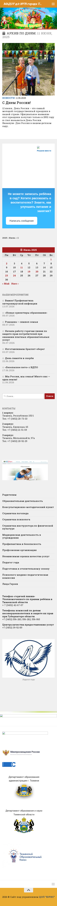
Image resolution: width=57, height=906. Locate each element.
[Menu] (53, 4)
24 (14, 275)
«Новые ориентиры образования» (26, 312)
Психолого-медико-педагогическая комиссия (25, 576)
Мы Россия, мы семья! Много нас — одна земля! (26, 378)
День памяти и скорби (19, 358)
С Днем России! (16, 102)
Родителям (9, 494)
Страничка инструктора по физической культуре (27, 527)
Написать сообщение (22, 221)
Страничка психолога (16, 519)
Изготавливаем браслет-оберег (25, 348)
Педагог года (10, 562)
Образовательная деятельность (22, 500)
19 (29, 271)
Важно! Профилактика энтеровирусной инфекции (19, 302)
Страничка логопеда (15, 513)
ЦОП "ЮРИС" (47, 896)
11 (21, 267)
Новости (8, 97)
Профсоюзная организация (19, 550)
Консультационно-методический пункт (28, 507)
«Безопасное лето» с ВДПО (21, 367)
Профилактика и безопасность (21, 543)
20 (37, 271)
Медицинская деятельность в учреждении (21, 536)
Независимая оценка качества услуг (26, 556)
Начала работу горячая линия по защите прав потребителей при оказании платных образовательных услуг (25, 335)
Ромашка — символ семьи (21, 321)
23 (6, 275)
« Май (5, 283)
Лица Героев (10, 583)
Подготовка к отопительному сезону (26, 568)
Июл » (15, 283)
